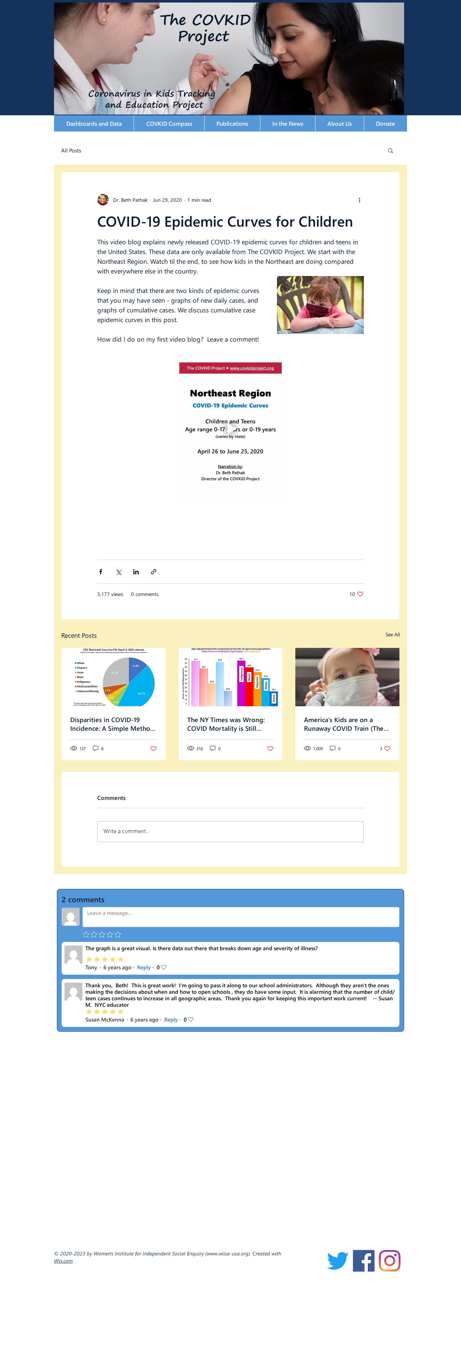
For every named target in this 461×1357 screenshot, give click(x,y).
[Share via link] (153, 571)
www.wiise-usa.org (228, 1253)
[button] (94, 123)
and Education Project (132, 104)
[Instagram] (389, 1261)
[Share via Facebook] (100, 571)
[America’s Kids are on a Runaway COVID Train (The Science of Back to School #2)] (347, 677)
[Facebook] (364, 1261)
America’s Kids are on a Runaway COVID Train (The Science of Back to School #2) (344, 724)
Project (203, 35)
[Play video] (230, 429)
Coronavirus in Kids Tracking (138, 93)
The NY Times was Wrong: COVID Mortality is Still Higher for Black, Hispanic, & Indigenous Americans (229, 724)
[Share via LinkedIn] (136, 571)
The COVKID (205, 19)
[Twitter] (338, 1261)
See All (392, 634)
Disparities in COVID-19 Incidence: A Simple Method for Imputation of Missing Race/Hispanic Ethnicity (112, 724)
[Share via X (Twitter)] (118, 571)
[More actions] (359, 199)
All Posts (71, 150)
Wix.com (63, 1260)
